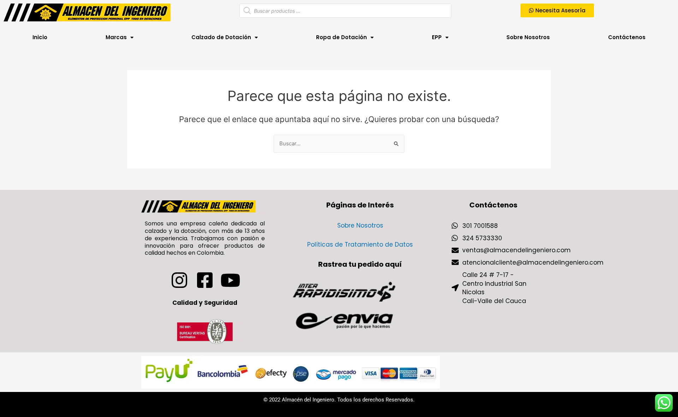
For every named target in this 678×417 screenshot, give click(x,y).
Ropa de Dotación (341, 37)
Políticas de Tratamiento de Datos (360, 244)
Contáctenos (627, 37)
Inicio (39, 37)
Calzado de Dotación (221, 37)
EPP (437, 37)
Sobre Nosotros (528, 37)
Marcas (116, 37)
